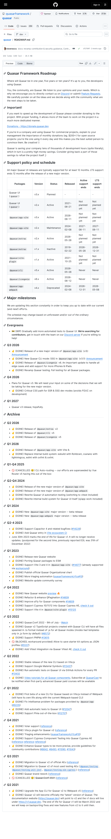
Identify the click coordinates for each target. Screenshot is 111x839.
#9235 (16, 705)
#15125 (72, 609)
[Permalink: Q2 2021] (5, 785)
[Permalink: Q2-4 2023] (5, 523)
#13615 (45, 637)
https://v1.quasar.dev (30, 801)
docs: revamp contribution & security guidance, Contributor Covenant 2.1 (52, 48)
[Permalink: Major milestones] (5, 298)
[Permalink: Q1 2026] (5, 444)
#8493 (52, 749)
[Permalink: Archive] (5, 414)
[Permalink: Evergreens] (5, 325)
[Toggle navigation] (5, 4)
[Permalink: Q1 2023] (5, 551)
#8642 (44, 749)
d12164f (86, 48)
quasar (7, 18)
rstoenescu (11, 48)
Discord (65, 93)
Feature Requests (90, 93)
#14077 (77, 564)
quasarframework (17, 14)
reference (46, 726)
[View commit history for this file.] (104, 49)
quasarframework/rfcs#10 (68, 576)
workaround (22, 568)
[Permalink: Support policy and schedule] (5, 162)
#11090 (61, 749)
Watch (64, 622)
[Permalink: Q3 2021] (5, 756)
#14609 (65, 597)
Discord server (72, 334)
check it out (87, 605)
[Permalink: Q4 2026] (5, 377)
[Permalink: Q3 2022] (5, 617)
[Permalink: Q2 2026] (5, 423)
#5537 (25, 645)
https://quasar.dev (49, 798)
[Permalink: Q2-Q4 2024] (5, 481)
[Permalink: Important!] (5, 108)
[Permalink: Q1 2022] (5, 688)
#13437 (67, 666)
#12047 (67, 709)
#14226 (76, 528)
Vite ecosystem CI (57, 532)
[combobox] (84, 34)
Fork (81, 13)
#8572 (45, 633)
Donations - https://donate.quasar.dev (28, 126)
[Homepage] (55, 4)
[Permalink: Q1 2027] (5, 401)
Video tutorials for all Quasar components (47, 677)
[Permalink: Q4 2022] (5, 587)
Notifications (64, 13)
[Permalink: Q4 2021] (5, 720)
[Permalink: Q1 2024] (5, 506)
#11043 (71, 749)
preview (52, 593)
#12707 (62, 713)
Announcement (20, 354)
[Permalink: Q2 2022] (5, 656)
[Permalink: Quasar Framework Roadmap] (5, 73)
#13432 (16, 673)
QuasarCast (92, 677)
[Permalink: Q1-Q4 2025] (5, 464)
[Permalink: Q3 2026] (5, 345)
